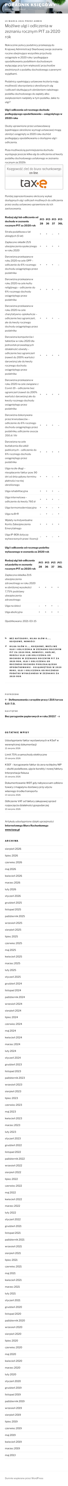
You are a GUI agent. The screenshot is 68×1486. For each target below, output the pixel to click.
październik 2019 (15, 1401)
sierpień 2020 (13, 1333)
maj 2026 (10, 869)
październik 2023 (15, 1077)
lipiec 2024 (11, 1017)
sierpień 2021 (13, 1253)
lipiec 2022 (11, 1179)
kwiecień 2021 (13, 1280)
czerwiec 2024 (13, 1024)
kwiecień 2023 (13, 1118)
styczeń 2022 (13, 1219)
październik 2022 (15, 1158)
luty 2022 (10, 1212)
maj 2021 (10, 1273)
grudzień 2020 (13, 1307)
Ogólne (50, 652)
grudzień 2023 (13, 1064)
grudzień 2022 (13, 1145)
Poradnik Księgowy (30, 4)
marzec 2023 (12, 1125)
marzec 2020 (12, 1367)
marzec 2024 (12, 1044)
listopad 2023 (13, 1071)
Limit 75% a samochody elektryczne (26, 754)
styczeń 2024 (13, 1057)
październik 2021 (14, 1239)
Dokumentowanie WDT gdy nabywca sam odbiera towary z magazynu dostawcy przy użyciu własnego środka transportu (34, 787)
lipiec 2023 (11, 1098)
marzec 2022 (12, 1205)
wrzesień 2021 (13, 1246)
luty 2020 (10, 1374)
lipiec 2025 (11, 936)
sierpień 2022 (13, 1172)
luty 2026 (10, 889)
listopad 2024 (13, 990)
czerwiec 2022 (13, 1185)
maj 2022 (10, 1192)
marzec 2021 (12, 1286)
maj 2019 (10, 1435)
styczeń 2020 (13, 1381)
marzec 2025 (12, 963)
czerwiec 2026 (13, 862)
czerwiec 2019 (13, 1428)
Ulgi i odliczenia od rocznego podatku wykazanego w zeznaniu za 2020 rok (34, 673)
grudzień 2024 (13, 983)
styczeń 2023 (13, 1138)
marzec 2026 (12, 882)
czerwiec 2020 (13, 1347)
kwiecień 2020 (13, 1360)
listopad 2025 (13, 909)
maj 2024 (10, 1030)
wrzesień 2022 (13, 1165)
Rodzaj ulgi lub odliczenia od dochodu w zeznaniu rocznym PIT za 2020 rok (35, 658)
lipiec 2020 (11, 1340)
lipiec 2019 (11, 1421)
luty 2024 (10, 1051)
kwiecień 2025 (13, 956)
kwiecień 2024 (13, 1037)
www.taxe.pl (12, 829)
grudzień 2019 (13, 1387)
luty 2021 (10, 1293)
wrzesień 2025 (13, 923)
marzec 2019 (12, 1448)
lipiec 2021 (11, 1259)
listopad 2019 (13, 1394)
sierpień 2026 (13, 848)
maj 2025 (10, 950)
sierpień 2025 (13, 929)
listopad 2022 (13, 1152)
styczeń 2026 (13, 895)
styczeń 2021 (12, 1300)
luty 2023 (10, 1131)
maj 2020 (10, 1354)
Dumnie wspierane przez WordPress (24, 1478)
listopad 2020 (13, 1313)
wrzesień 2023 (13, 1084)
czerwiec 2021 (13, 1266)
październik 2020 (15, 1320)
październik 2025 (15, 916)
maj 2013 (10, 1455)
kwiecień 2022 (13, 1199)
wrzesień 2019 (13, 1408)
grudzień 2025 (13, 902)
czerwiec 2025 (13, 943)
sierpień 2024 (13, 1010)
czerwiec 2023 (13, 1104)
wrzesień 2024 (13, 1003)
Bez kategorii (19, 638)
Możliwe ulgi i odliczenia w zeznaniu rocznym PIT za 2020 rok (36, 649)
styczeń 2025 (13, 976)
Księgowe (16, 641)
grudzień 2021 (13, 1226)
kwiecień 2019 (13, 1441)
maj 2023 (10, 1111)
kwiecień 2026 (13, 875)
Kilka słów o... (40, 638)
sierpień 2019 (13, 1414)
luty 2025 (10, 970)
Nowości (29, 641)
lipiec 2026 (11, 855)
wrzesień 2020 (13, 1327)
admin (38, 21)
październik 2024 (15, 997)
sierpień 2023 (13, 1091)
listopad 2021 (13, 1232)
